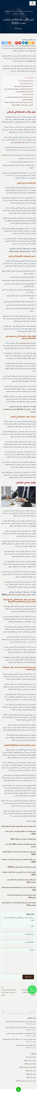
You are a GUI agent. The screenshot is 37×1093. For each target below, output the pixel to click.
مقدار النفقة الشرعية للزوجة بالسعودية (25, 1045)
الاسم (32, 926)
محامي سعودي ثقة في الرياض (14, 228)
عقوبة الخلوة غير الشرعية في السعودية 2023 (23, 839)
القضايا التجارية (31, 1060)
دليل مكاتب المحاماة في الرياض (27, 46)
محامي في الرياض (28, 238)
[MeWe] (26, 42)
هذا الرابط (4, 155)
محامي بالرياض (29, 657)
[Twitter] (6, 42)
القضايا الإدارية (32, 1057)
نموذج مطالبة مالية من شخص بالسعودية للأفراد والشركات (20, 1021)
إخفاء (26, 78)
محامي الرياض (32, 389)
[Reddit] (9, 42)
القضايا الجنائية (30, 284)
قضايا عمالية (32, 1074)
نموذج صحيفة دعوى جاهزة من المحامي (19, 251)
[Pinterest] (19, 42)
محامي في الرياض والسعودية (21, 11)
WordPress (12, 1091)
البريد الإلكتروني (29, 934)
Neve (26, 1091)
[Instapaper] (13, 42)
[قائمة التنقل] (3, 3)
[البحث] (3, 1011)
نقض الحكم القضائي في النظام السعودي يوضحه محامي (21, 1033)
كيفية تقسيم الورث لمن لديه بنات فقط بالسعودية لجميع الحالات (19, 1039)
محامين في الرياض (21, 175)
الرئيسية (31, 11)
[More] (33, 42)
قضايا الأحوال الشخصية (29, 1067)
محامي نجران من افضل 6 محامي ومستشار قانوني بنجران (20, 1027)
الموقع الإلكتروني (29, 942)
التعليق (31, 950)
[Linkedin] (23, 42)
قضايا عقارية (32, 1071)
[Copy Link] (29, 42)
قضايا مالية (33, 1077)
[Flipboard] (16, 42)
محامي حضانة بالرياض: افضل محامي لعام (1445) (22, 867)
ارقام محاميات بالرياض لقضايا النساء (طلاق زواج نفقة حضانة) (18, 826)
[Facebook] (2, 42)
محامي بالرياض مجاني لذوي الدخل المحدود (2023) (16, 594)
